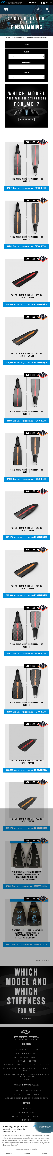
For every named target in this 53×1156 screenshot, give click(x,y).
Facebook (41, 2)
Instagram (44, 2)
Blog (49, 2)
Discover (26, 1019)
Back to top (43, 960)
